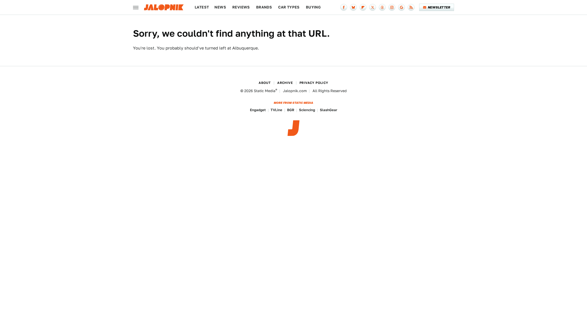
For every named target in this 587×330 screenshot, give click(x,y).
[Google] (401, 7)
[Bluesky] (353, 7)
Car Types (289, 7)
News (220, 7)
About (265, 83)
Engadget (258, 110)
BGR (290, 110)
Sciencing (307, 110)
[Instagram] (391, 7)
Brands (264, 7)
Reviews (241, 7)
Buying (313, 7)
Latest (202, 7)
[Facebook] (343, 7)
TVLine (276, 110)
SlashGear (328, 110)
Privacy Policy (313, 83)
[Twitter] (372, 7)
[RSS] (411, 7)
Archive (285, 83)
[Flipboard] (363, 7)
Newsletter (439, 7)
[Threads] (382, 7)
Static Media (264, 91)
